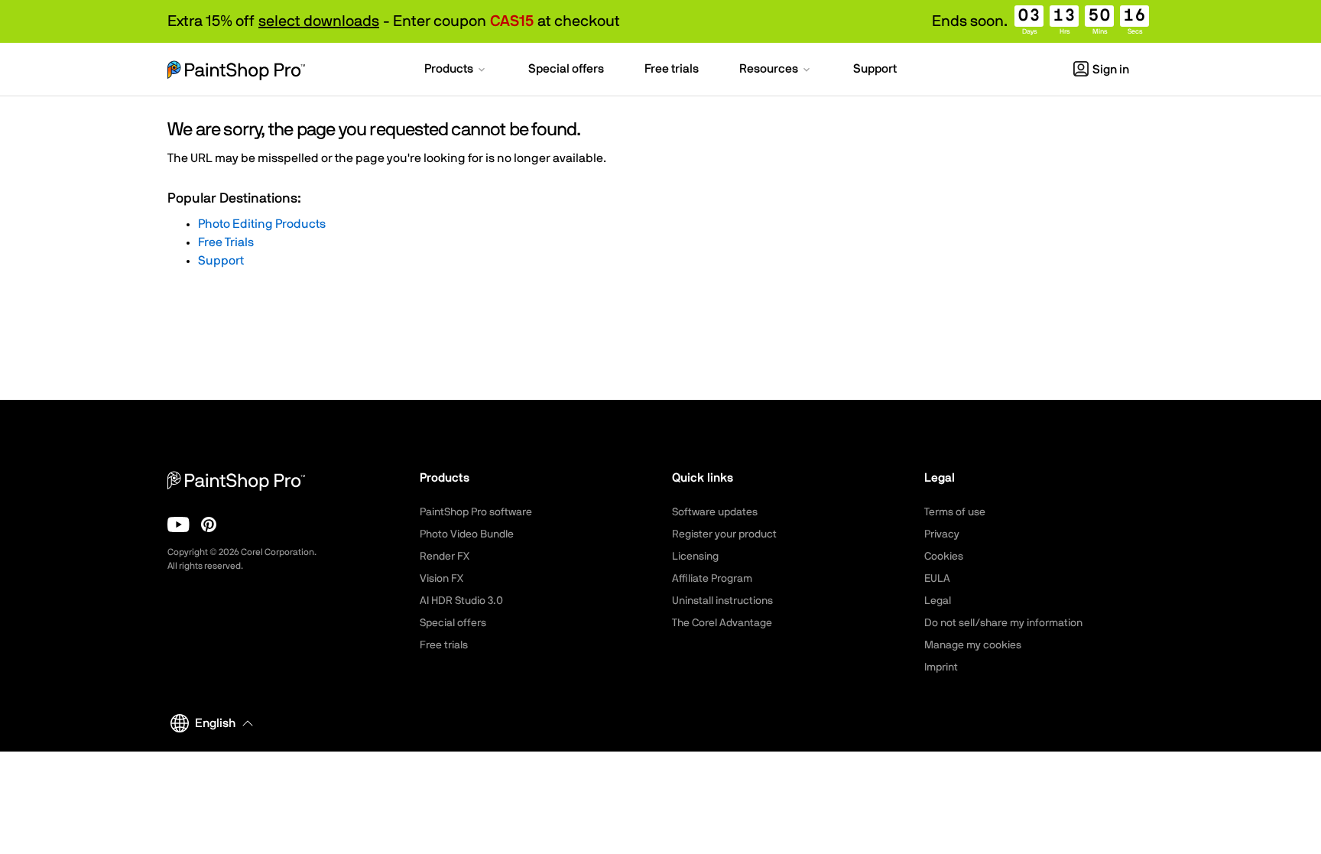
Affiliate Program (712, 578)
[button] (456, 70)
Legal (937, 601)
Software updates (715, 512)
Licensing (695, 556)
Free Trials (226, 242)
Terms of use (954, 512)
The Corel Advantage (722, 623)
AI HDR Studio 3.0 (461, 601)
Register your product (724, 534)
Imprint (941, 667)
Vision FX (441, 578)
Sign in (1110, 69)
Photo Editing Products (262, 224)
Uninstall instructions (722, 601)
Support (221, 261)
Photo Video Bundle (467, 534)
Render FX (444, 556)
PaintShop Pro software (476, 512)
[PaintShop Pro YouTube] (178, 524)
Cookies (943, 556)
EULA (937, 578)
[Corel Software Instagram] (208, 524)
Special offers (453, 623)
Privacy (941, 534)
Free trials (444, 645)
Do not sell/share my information (1003, 623)
